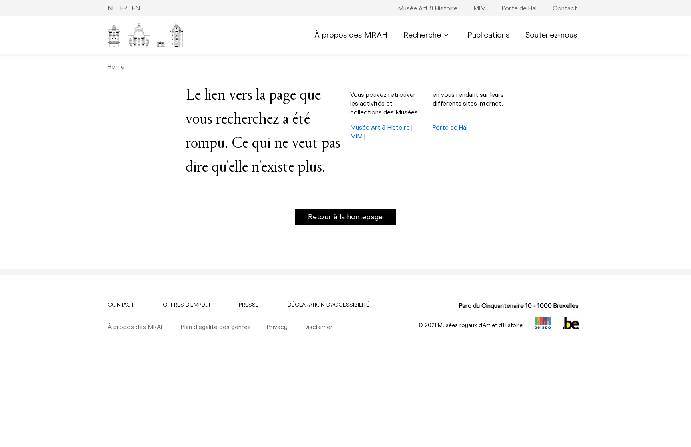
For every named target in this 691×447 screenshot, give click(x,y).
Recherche (422, 35)
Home (116, 66)
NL (112, 8)
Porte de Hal (450, 127)
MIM (356, 136)
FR (123, 8)
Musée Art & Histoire (380, 127)
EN (136, 8)
